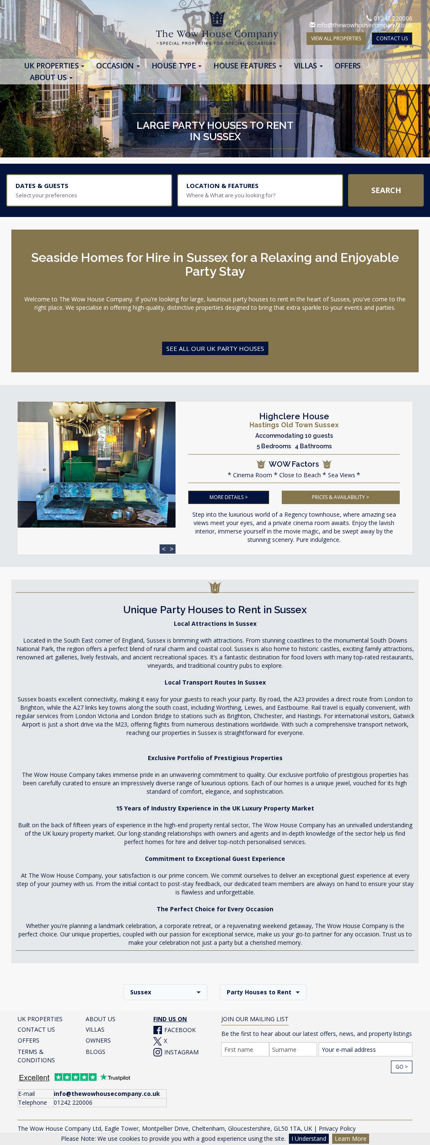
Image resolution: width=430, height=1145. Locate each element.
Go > (402, 1066)
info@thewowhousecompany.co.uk (364, 25)
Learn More (351, 1138)
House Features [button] (245, 66)
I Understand (308, 1138)
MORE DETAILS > (229, 497)
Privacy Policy (337, 1128)
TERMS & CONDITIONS (36, 1056)
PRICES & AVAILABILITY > (340, 497)
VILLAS (95, 1029)
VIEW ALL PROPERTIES (336, 38)
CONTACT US (392, 38)
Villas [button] (306, 66)
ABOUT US (100, 1019)
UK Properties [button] (52, 66)
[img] (97, 465)
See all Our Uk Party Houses (215, 348)
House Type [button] (174, 66)
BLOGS (95, 1052)
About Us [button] (49, 77)
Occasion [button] (116, 66)
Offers (348, 66)
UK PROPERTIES (40, 1019)
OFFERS (28, 1040)
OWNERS (98, 1040)
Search (386, 190)
